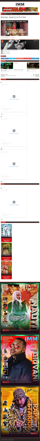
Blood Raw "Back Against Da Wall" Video (32, 70)
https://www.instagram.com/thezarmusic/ (8, 37)
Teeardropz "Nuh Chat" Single (18, 69)
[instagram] (38, 0)
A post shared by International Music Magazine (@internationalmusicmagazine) (14, 146)
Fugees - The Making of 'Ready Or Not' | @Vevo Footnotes (7, 70)
